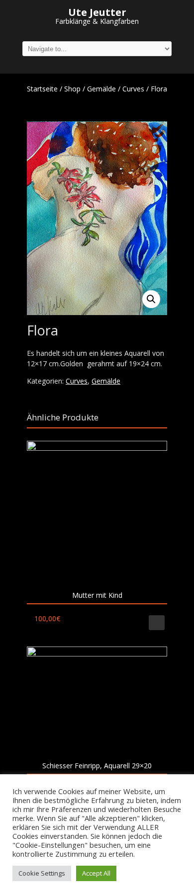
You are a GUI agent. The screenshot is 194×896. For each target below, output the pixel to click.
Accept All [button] (96, 873)
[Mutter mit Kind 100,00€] (97, 511)
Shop (72, 88)
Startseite (42, 88)
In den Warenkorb (157, 622)
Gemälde (101, 88)
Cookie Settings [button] (41, 873)
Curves (133, 88)
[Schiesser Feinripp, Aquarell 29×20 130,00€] (97, 699)
